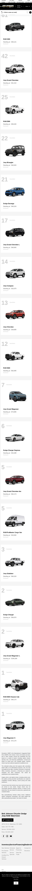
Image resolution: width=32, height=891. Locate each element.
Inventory (6, 845)
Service (13, 845)
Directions (27, 850)
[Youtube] (11, 836)
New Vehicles (5, 848)
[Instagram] (7, 836)
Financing (20, 845)
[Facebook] (3, 836)
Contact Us (8, 820)
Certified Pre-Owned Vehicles (5, 857)
